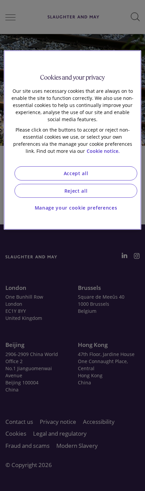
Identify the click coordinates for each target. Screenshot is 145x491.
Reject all (76, 191)
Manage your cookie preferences (76, 207)
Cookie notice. (103, 151)
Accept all (76, 173)
